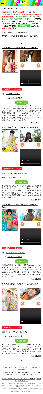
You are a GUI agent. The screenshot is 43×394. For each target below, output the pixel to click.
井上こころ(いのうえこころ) (16, 332)
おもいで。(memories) (26, 21)
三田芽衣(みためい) (13, 93)
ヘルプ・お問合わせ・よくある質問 (26, 367)
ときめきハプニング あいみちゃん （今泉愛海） (21, 127)
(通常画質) (22, 102)
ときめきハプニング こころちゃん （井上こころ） (20, 285)
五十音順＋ (35, 35)
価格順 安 (21, 35)
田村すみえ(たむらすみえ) (15, 252)
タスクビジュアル (14, 23)
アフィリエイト (23, 381)
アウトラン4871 (10, 21)
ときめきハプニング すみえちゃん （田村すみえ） (20, 205)
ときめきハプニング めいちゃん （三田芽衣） (20, 47)
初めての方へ (9, 367)
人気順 (13, 35)
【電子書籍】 (35, 23)
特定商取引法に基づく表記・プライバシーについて (18, 379)
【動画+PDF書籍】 (9, 26)
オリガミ (26, 23)
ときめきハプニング (14, 98)
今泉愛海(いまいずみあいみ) (16, 173)
